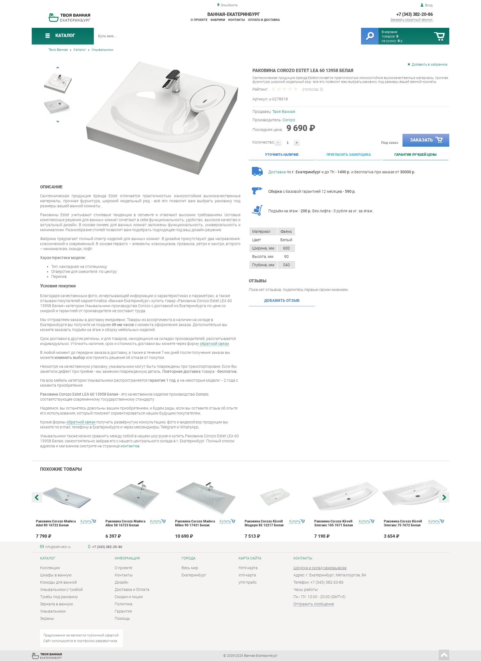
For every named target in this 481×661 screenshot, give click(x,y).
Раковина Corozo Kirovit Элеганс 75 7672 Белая (403, 523)
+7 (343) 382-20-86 (414, 14)
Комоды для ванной (58, 582)
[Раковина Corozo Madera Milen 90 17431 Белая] (205, 497)
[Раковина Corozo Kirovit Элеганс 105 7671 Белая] (345, 496)
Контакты (236, 20)
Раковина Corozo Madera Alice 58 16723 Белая (125, 523)
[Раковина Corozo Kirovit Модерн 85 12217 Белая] (275, 497)
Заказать (421, 140)
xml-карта (247, 575)
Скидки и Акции (129, 597)
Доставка (277, 172)
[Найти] (370, 36)
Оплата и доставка (264, 20)
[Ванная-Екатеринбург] (69, 21)
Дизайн (121, 582)
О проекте (199, 20)
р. (400, 41)
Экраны (47, 618)
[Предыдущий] (58, 67)
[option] (162, 118)
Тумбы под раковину (59, 597)
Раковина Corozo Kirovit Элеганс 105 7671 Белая (333, 523)
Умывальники (53, 611)
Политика (123, 604)
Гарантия (123, 611)
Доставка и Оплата (132, 589)
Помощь (122, 618)
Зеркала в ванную (56, 604)
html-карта (248, 568)
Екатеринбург (193, 575)
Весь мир (189, 568)
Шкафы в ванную (56, 575)
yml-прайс (248, 582)
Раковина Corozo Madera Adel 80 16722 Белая (56, 523)
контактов (130, 446)
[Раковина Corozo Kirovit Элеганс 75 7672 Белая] (414, 493)
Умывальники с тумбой (61, 589)
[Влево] (37, 497)
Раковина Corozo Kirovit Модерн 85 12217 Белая (264, 523)
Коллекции (50, 568)
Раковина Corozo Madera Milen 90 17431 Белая (195, 523)
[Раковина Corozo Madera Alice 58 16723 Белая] (136, 497)
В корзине (389, 32)
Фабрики (217, 20)
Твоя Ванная (283, 111)
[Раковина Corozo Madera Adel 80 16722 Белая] (66, 497)
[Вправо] (444, 497)
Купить (86, 521)
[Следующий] (58, 121)
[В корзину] (439, 36)
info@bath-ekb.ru (58, 547)
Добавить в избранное (429, 64)
